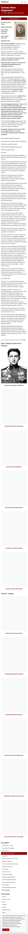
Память (5, 2)
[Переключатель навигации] (25, 2)
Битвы (3, 902)
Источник (23, 340)
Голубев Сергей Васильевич (14, 548)
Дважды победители (7, 861)
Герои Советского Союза (8, 853)
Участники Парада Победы (8, 877)
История (4, 907)
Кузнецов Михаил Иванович (14, 714)
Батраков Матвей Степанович (14, 426)
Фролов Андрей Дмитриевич (14, 507)
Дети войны (5, 869)
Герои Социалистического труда (10, 858)
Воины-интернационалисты (8, 882)
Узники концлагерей (7, 874)
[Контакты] (20, 2)
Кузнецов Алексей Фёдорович (14, 755)
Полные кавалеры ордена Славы (10, 864)
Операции (4, 904)
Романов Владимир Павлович (14, 674)
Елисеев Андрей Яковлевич (14, 589)
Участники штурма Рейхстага (9, 879)
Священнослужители (7, 866)
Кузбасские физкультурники (9, 887)
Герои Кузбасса (6, 885)
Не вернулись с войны (7, 845)
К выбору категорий (14, 18)
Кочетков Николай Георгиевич (14, 836)
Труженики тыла (6, 871)
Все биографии (6, 890)
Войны (3, 912)
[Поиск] (22, 2)
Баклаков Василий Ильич (14, 467)
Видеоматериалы (6, 909)
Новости (4, 896)
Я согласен (5, 929)
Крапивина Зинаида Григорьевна (14, 796)
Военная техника (6, 899)
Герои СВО (4, 856)
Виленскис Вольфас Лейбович (14, 385)
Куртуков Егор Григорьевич (14, 633)
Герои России (5, 850)
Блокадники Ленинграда (8, 848)
